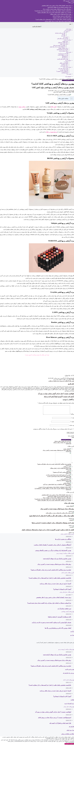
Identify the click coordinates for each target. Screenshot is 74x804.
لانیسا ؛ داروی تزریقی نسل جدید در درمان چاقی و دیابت (58, 21)
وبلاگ (63, 80)
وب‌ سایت (71, 425)
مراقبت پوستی (22, 106)
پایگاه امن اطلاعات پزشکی (67, 734)
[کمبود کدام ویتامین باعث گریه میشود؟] (68, 470)
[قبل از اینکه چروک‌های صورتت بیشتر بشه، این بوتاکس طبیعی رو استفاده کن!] (55, 487)
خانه (73, 79)
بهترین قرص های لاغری (62, 59)
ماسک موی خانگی (64, 63)
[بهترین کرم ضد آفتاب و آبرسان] (65, 479)
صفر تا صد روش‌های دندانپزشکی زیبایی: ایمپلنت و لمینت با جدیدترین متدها (53, 523)
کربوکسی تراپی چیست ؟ (62, 71)
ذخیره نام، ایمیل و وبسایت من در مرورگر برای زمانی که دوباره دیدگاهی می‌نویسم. (52, 429)
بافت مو (63, 35)
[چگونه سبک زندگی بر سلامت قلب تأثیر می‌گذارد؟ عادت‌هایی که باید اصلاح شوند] (60, 513)
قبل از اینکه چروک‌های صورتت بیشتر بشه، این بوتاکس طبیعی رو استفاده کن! (53, 488)
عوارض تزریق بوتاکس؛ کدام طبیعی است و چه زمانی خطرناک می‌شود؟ (54, 12)
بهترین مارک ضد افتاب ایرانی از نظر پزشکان (60, 14)
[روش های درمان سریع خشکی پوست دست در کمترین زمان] (67, 448)
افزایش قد (71, 726)
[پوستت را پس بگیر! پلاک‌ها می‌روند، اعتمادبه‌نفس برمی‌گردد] (67, 483)
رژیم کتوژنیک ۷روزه (69, 703)
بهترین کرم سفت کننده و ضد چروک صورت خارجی (59, 476)
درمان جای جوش (64, 44)
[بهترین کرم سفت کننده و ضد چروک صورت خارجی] (58, 474)
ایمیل (72, 421)
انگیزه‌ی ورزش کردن (63, 53)
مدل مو (72, 635)
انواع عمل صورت (64, 69)
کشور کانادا (53, 106)
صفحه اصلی (68, 29)
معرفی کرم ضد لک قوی (62, 49)
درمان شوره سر (64, 65)
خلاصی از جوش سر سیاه (59, 45)
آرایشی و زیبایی (67, 30)
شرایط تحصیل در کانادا (51, 132)
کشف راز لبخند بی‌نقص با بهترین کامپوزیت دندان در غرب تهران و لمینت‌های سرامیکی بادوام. (48, 529)
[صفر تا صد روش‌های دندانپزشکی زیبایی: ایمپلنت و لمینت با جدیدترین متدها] (71, 520)
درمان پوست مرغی (63, 50)
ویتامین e (66, 61)
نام (73, 417)
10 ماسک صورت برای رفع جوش (57, 46)
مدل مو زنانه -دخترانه (60, 33)
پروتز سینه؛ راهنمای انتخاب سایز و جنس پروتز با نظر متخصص (56, 5)
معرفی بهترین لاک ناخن (62, 38)
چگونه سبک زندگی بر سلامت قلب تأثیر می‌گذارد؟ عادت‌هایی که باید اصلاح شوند (51, 515)
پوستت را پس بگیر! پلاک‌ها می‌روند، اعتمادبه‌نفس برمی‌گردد (57, 484)
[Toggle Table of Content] (70, 98)
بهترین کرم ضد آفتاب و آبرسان (64, 480)
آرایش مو (66, 31)
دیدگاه (72, 414)
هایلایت (72, 699)
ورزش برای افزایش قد (68, 673)
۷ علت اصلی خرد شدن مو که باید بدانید (62, 16)
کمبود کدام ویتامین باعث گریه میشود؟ (62, 17)
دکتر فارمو (71, 90)
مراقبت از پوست (67, 39)
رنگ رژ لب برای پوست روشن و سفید (62, 442)
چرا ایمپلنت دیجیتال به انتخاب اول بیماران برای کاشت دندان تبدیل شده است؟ (53, 10)
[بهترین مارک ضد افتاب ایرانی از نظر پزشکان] (67, 466)
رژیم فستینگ (65, 56)
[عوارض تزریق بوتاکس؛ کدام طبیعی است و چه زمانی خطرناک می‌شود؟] (63, 462)
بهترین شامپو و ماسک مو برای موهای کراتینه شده (59, 7)
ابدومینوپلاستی (64, 72)
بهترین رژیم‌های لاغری (63, 54)
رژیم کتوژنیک (65, 57)
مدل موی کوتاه (70, 730)
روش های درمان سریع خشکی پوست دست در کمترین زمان (57, 9)
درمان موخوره (64, 64)
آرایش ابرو (65, 37)
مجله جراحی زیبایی (67, 67)
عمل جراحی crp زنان (63, 68)
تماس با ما (69, 74)
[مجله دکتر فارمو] (37, 26)
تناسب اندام (68, 52)
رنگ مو (63, 34)
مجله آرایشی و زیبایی (67, 79)
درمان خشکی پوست (63, 48)
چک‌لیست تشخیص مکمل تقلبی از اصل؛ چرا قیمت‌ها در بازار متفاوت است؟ (53, 19)
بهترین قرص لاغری (69, 669)
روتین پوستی (65, 41)
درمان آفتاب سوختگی (63, 42)
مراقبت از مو (68, 60)
